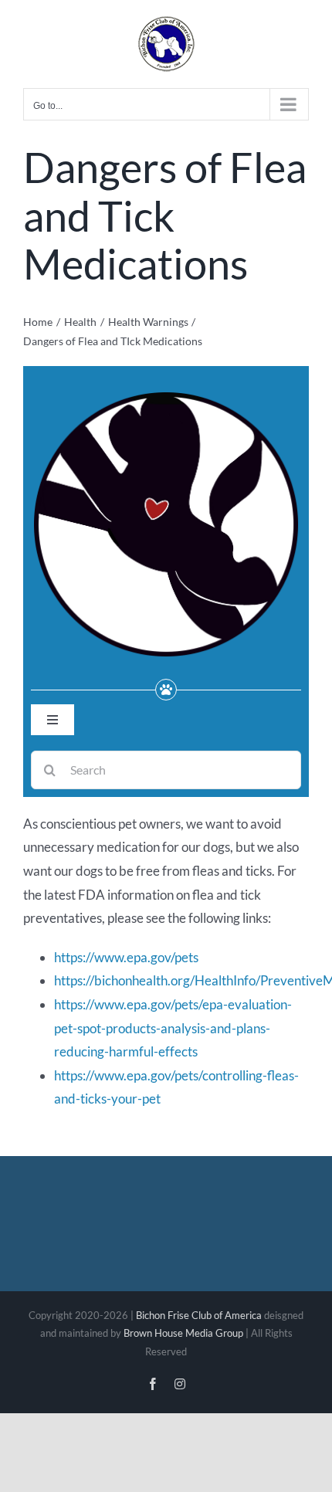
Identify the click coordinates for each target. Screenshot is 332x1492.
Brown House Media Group (183, 1333)
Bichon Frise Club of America (199, 1315)
